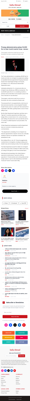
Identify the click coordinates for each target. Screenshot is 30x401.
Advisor (17, 382)
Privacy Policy (4, 393)
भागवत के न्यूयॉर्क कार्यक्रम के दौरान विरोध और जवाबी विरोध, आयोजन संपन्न (16, 294)
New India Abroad (8, 31)
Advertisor (18, 383)
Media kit (18, 380)
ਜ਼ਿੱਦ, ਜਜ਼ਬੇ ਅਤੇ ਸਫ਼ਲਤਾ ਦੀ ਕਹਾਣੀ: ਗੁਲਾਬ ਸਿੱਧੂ (13, 268)
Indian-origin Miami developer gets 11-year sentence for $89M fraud (15, 289)
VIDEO (19, 19)
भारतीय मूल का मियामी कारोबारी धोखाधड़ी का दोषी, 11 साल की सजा (16, 249)
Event (2, 378)
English (26, 1)
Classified (21, 332)
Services (19, 1)
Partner (17, 378)
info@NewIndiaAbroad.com (8, 367)
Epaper (17, 391)
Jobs (21, 337)
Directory (8, 332)
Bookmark (14, 203)
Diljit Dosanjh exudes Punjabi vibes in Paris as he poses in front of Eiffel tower (16, 258)
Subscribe (22, 26)
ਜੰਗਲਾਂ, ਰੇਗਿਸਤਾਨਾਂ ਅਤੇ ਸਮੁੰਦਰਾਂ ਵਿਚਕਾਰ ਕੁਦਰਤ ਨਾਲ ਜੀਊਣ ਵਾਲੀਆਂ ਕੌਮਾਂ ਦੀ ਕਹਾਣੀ (15, 253)
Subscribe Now (15, 316)
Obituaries (3, 385)
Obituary (21, 342)
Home (2, 34)
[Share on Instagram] (2, 170)
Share (6, 203)
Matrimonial (8, 337)
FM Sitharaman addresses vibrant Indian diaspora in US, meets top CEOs (14, 278)
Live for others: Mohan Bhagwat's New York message (15, 272)
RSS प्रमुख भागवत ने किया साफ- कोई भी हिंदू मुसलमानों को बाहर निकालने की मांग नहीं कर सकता (15, 263)
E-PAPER (12, 19)
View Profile (14, 191)
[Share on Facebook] (6, 170)
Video (17, 393)
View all (26, 208)
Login (8, 26)
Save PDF (24, 203)
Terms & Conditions (5, 391)
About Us (18, 376)
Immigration (7, 34)
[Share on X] (9, 170)
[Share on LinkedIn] (13, 170)
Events (8, 342)
